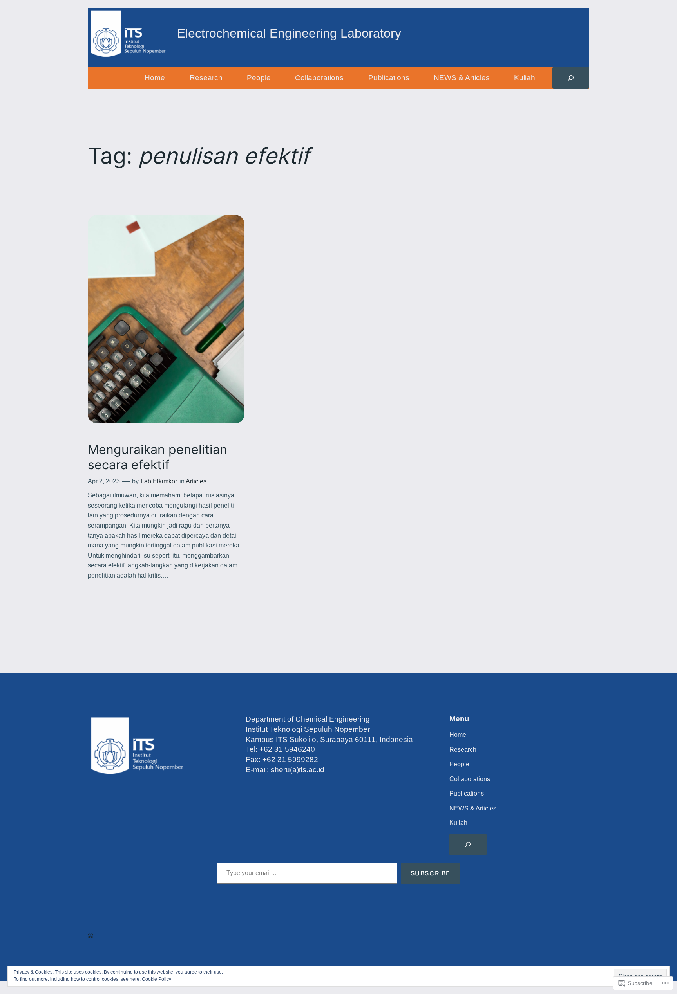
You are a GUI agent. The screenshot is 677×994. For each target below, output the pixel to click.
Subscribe (431, 873)
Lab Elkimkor (159, 481)
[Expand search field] (570, 78)
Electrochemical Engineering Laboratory (289, 33)
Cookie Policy (156, 979)
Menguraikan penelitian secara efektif (157, 457)
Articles (196, 481)
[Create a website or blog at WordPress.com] (90, 936)
